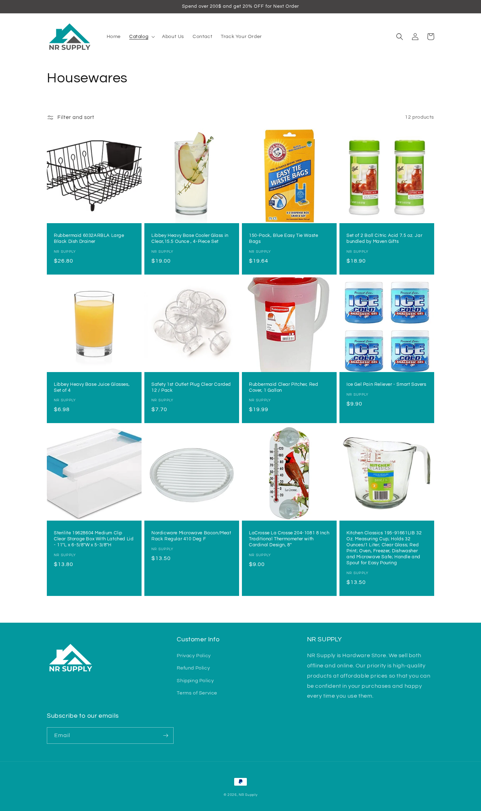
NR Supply (248, 795)
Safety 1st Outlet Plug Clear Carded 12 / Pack (191, 387)
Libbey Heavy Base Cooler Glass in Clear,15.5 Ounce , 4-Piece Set (190, 238)
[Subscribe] (165, 735)
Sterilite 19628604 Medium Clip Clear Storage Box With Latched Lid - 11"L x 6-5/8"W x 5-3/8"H (93, 538)
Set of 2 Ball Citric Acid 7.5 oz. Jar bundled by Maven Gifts (384, 238)
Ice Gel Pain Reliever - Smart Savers (386, 384)
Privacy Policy (194, 655)
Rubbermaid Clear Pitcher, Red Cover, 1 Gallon (283, 387)
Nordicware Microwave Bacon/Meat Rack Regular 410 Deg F (191, 535)
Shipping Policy (195, 680)
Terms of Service (197, 693)
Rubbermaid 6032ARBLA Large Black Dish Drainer (89, 238)
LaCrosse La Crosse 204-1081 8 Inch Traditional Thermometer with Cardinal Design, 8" (289, 538)
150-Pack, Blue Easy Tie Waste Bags (283, 238)
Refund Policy (193, 668)
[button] (141, 36)
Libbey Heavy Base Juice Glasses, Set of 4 (92, 387)
